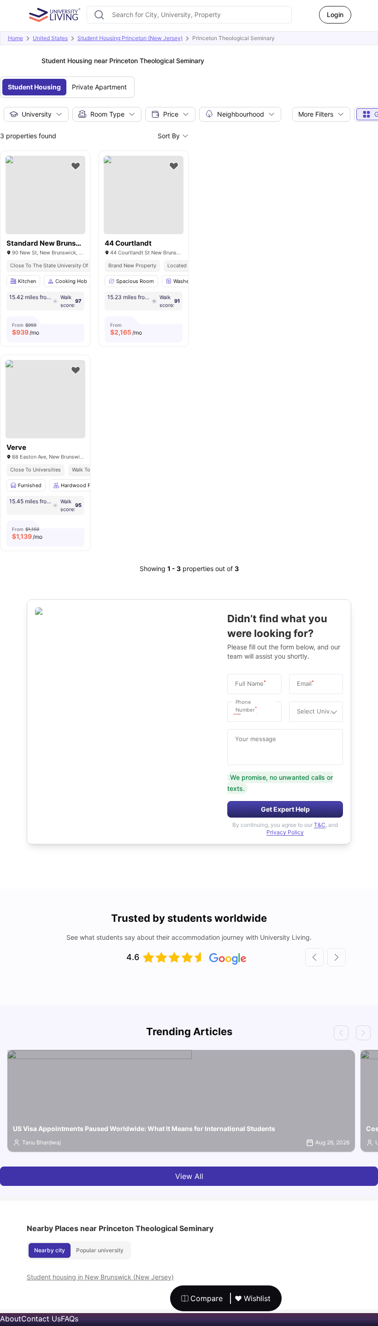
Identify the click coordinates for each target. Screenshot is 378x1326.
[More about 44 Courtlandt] (143, 195)
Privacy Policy (285, 832)
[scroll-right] (336, 957)
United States (50, 38)
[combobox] (189, 14)
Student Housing (34, 87)
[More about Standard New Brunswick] (45, 195)
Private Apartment (99, 87)
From (25, 329)
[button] (239, 711)
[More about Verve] (45, 399)
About (10, 1318)
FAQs (69, 1318)
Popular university (100, 1250)
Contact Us (41, 1318)
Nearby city (49, 1250)
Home (15, 38)
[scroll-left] (314, 957)
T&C (319, 824)
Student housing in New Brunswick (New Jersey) (100, 1277)
